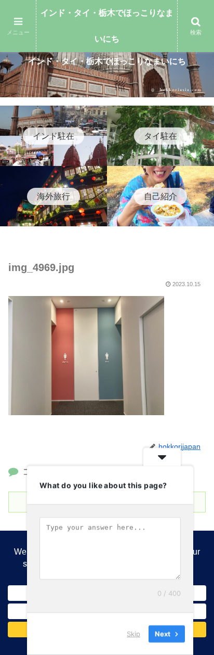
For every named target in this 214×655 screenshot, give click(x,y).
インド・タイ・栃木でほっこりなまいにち (107, 25)
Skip (133, 634)
